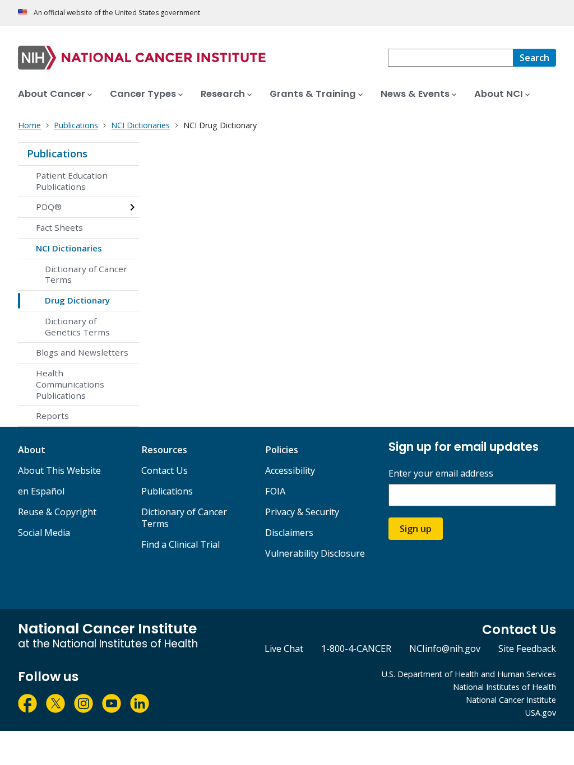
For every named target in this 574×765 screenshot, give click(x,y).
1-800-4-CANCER (356, 648)
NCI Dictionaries (69, 248)
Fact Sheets (59, 227)
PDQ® (49, 206)
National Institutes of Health (504, 687)
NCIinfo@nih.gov (444, 648)
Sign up (416, 529)
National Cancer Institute (511, 699)
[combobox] (450, 58)
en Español (41, 491)
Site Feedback (527, 648)
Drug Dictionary (77, 300)
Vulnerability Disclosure (315, 553)
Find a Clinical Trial (180, 544)
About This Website (59, 470)
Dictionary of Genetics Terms (77, 326)
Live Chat (284, 648)
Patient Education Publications (72, 181)
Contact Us (164, 470)
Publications (57, 153)
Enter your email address (440, 473)
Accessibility (290, 470)
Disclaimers (289, 532)
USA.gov (540, 712)
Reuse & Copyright (57, 512)
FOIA (275, 491)
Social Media (44, 532)
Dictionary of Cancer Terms (86, 274)
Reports (52, 415)
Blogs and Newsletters (82, 352)
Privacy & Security (302, 512)
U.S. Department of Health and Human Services (469, 674)
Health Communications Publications (70, 384)
